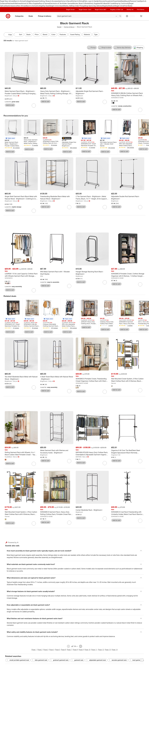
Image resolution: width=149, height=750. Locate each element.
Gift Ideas (103, 3)
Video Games (68, 3)
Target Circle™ (70, 9)
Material (87, 34)
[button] (10, 138)
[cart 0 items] (141, 16)
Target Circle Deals (56, 6)
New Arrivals (21, 6)
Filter (10, 35)
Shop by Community (121, 3)
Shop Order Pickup (77, 6)
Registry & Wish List (116, 9)
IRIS (41, 276)
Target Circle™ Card (85, 9)
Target (59, 27)
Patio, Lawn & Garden (91, 1)
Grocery (102, 1)
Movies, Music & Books (81, 3)
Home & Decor (66, 1)
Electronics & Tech (56, 3)
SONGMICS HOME (117, 97)
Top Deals (46, 6)
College (28, 1)
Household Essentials (113, 1)
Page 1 (34, 650)
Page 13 (108, 650)
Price (37, 34)
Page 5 (57, 650)
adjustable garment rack (97, 660)
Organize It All (115, 455)
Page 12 (101, 650)
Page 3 (45, 650)
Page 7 (69, 650)
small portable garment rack (19, 660)
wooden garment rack (119, 660)
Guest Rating (75, 34)
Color (53, 34)
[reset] (116, 16)
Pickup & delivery (44, 16)
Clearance (13, 6)
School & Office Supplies (30, 3)
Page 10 (87, 650)
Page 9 (81, 650)
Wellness (18, 3)
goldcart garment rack (60, 660)
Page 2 (39, 650)
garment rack (78, 660)
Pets (8, 3)
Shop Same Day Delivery (93, 6)
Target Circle (119, 6)
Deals (7, 6)
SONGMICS (8, 278)
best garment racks (139, 660)
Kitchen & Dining (77, 1)
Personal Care (135, 1)
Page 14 (115, 650)
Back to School (19, 1)
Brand (45, 34)
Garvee (113, 383)
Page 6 (63, 650)
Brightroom (8, 96)
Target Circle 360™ (101, 9)
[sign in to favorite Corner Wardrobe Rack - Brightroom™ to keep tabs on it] (105, 518)
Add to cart (10, 105)
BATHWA (78, 457)
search (120, 16)
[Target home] (8, 16)
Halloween (35, 1)
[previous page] (68, 646)
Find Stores (128, 6)
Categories (19, 16)
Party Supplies (95, 3)
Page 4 (51, 650)
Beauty (127, 1)
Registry (105, 6)
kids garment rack (41, 660)
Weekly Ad (67, 6)
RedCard (111, 6)
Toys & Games (44, 3)
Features (63, 34)
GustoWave (8, 457)
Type (96, 34)
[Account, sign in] (131, 16)
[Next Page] (143, 34)
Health (12, 3)
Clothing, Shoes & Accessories (50, 1)
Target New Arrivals (7, 1)
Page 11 (94, 650)
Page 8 (75, 650)
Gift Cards (110, 3)
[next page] (80, 646)
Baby (122, 1)
